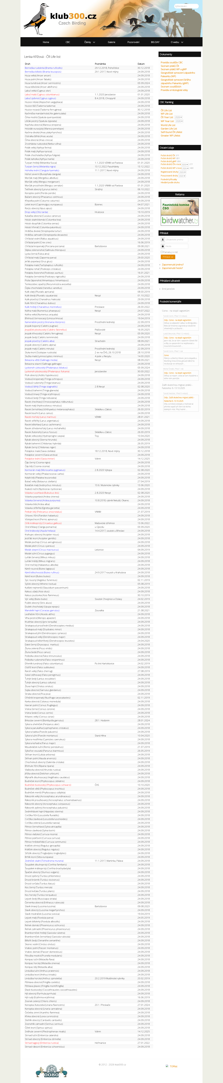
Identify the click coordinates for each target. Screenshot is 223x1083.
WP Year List (167, 121)
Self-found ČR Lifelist (171, 132)
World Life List (168, 125)
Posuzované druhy (169, 175)
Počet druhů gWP (168, 161)
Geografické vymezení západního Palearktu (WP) (178, 74)
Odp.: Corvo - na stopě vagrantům (177, 320)
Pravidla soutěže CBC (172, 62)
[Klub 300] (111, 18)
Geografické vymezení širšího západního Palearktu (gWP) (176, 81)
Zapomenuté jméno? (173, 264)
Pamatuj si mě (170, 252)
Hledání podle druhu (170, 182)
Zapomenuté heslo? (172, 267)
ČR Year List (167, 117)
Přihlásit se (168, 256)
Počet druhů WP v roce (171, 168)
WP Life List (167, 113)
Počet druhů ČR (168, 155)
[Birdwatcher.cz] (180, 220)
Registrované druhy (169, 171)
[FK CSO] (180, 206)
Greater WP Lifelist (170, 135)
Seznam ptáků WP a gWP (174, 69)
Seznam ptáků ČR (170, 65)
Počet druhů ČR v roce (171, 164)
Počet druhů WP (168, 158)
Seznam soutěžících (171, 86)
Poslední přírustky (169, 179)
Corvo (166, 355)
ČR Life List (166, 110)
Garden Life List (169, 128)
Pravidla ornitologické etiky (174, 90)
